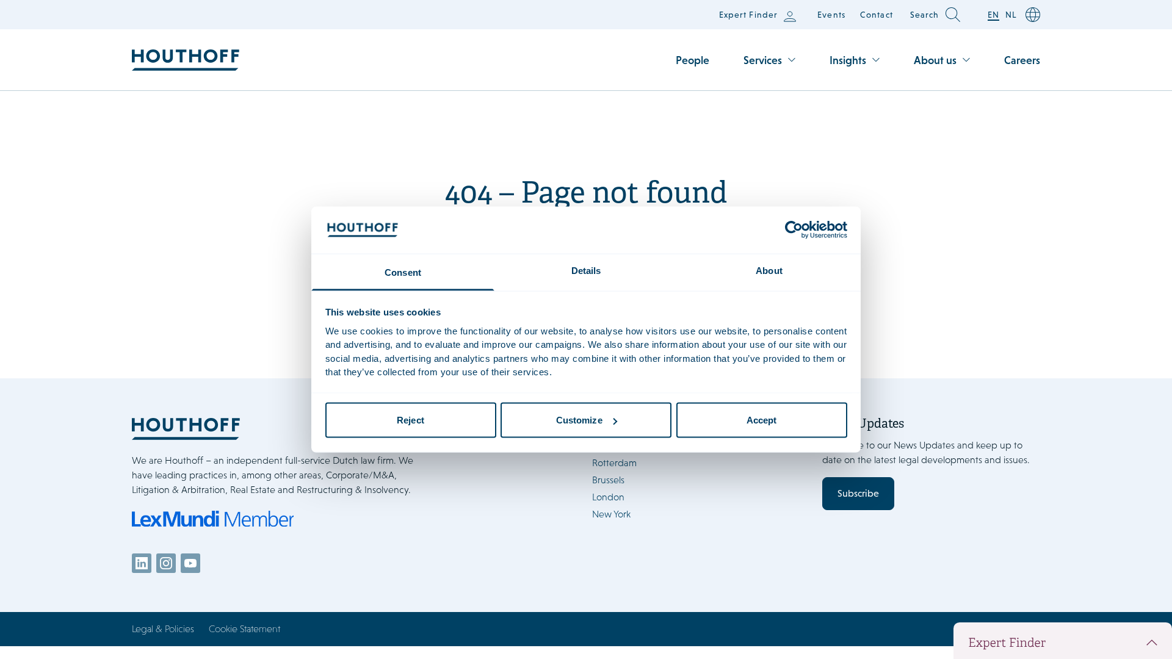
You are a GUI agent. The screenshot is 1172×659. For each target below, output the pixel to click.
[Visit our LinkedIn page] (141, 563)
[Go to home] (185, 60)
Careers (1022, 60)
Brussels (608, 480)
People (692, 60)
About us (935, 60)
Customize (579, 420)
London (608, 497)
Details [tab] (586, 270)
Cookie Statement (244, 629)
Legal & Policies (163, 629)
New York (611, 514)
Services (762, 60)
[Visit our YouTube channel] (190, 563)
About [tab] (769, 270)
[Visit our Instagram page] (166, 563)
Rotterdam (614, 463)
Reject (410, 420)
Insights (848, 60)
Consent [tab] (403, 272)
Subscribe (858, 493)
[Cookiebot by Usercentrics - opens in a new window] (793, 230)
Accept (762, 420)
